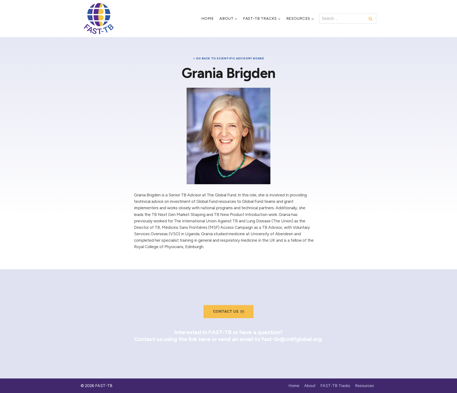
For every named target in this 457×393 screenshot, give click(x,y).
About (310, 385)
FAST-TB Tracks (335, 385)
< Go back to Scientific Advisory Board (228, 58)
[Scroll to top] (445, 379)
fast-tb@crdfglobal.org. (292, 339)
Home (207, 18)
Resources (364, 385)
